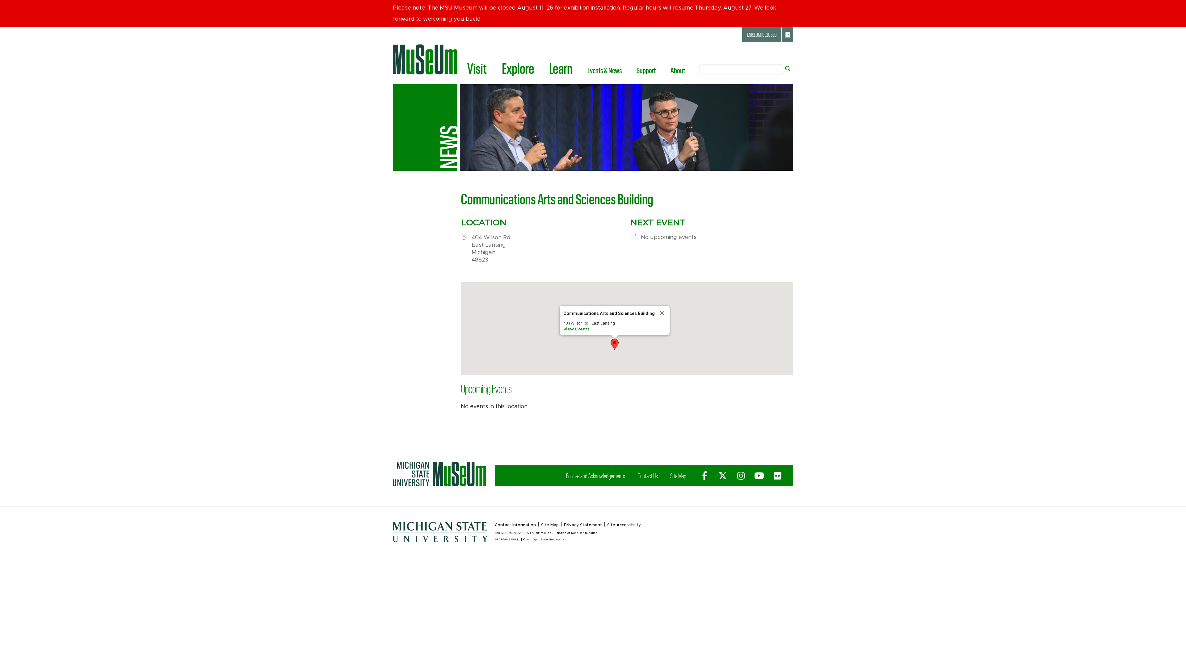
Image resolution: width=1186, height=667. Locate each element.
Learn (561, 68)
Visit (477, 68)
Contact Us (647, 475)
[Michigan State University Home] (439, 474)
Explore (518, 68)
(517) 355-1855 (519, 533)
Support (646, 70)
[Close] (662, 313)
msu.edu (546, 533)
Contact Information (515, 525)
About (678, 70)
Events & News (604, 70)
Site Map (678, 475)
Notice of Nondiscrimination (577, 533)
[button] (615, 344)
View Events (576, 328)
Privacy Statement (583, 525)
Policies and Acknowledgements (595, 475)
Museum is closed (761, 34)
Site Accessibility (624, 525)
